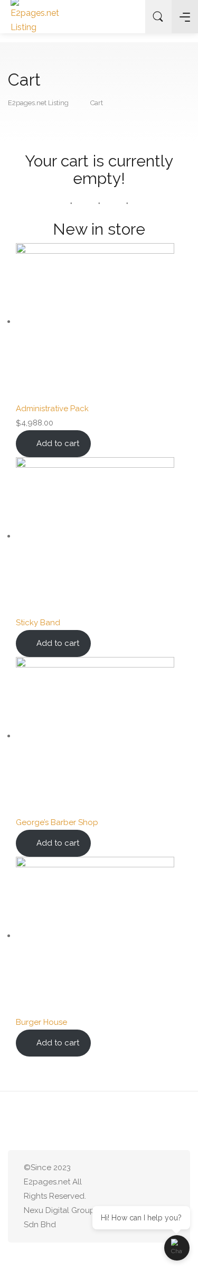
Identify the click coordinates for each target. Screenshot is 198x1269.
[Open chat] (177, 1248)
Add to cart (57, 443)
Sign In (129, 16)
